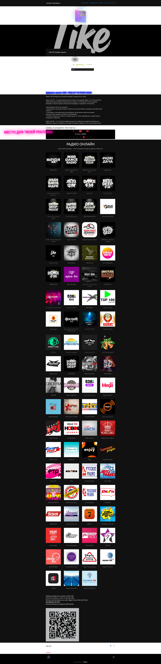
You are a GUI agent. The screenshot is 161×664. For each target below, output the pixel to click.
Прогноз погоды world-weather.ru (80, 6)
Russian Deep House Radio (53, 217)
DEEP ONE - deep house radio (90, 285)
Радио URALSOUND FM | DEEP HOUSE (71, 330)
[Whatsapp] (110, 645)
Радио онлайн (84, 3)
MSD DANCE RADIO (107, 416)
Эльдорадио (53, 329)
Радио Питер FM (90, 352)
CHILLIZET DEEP (89, 329)
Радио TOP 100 (107, 307)
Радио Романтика (71, 524)
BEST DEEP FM (107, 193)
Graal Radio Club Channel (53, 307)
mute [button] (86, 64)
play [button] (74, 64)
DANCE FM (89, 193)
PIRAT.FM (53, 352)
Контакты (106, 3)
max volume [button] (91, 64)
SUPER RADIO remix (71, 216)
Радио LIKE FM (53, 263)
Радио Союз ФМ (108, 329)
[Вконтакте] (113, 657)
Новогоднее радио (108, 352)
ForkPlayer (100, 3)
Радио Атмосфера (71, 352)
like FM (73, 69)
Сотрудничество (93, 3)
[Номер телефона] (114, 645)
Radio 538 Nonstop (89, 395)
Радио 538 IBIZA (71, 307)
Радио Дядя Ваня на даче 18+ (53, 194)
